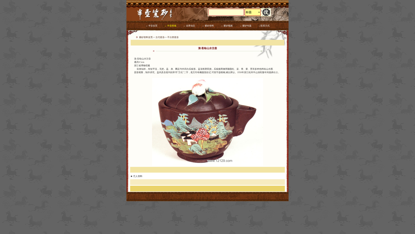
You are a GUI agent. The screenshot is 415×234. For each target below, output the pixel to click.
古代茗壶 (160, 37)
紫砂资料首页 (146, 37)
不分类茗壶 (173, 37)
